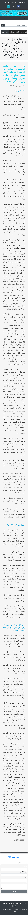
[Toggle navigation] (25, 17)
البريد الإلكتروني (23, 872)
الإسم (25, 866)
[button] (18, 6)
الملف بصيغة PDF (14, 857)
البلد (26, 877)
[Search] (3, 25)
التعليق (25, 882)
